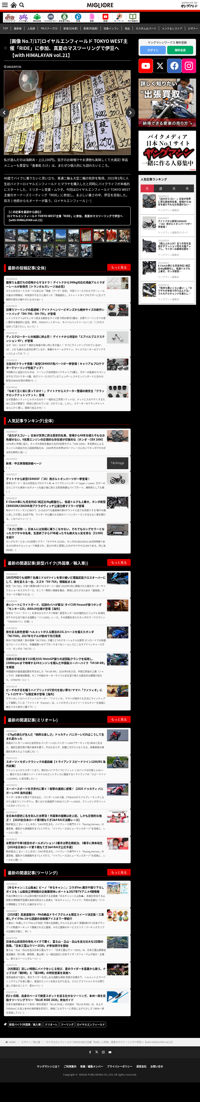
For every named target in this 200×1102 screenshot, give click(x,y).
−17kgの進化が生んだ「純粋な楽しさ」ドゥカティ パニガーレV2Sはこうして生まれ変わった (55, 736)
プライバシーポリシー (119, 1066)
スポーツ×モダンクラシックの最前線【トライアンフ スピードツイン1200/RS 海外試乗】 (55, 764)
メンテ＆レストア (172, 28)
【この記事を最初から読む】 (65, 216)
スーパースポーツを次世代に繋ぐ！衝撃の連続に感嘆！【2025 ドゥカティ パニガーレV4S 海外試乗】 (54, 791)
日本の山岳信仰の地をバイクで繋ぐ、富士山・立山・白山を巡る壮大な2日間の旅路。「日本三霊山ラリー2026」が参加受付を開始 (54, 943)
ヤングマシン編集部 (168, 210)
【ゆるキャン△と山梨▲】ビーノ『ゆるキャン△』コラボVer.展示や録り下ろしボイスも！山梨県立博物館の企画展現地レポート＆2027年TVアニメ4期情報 (55, 889)
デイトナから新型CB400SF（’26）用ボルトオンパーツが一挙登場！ (48, 479)
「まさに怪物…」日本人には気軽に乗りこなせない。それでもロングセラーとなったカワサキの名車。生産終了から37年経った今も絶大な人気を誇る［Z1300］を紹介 (55, 533)
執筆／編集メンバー (91, 1066)
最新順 (17, 28)
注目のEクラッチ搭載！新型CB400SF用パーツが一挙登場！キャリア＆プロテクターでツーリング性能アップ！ (55, 366)
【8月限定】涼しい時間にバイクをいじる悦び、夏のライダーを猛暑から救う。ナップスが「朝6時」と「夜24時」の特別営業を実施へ (56, 971)
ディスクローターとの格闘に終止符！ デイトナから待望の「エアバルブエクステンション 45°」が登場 (55, 339)
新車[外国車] (91, 28)
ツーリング (67, 1024)
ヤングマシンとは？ (48, 1066)
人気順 (31, 28)
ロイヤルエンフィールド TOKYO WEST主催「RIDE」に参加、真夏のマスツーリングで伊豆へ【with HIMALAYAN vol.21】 (110, 1042)
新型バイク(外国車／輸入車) (25, 1024)
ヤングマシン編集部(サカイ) (173, 232)
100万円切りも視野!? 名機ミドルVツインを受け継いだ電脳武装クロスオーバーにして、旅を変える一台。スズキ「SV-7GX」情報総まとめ (56, 579)
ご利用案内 (70, 1066)
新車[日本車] (70, 28)
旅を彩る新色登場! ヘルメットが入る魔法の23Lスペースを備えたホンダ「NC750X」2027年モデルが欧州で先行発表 (50, 634)
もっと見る (119, 267)
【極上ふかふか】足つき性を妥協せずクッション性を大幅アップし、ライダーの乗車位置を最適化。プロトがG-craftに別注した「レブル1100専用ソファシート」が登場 (175, 246)
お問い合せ (156, 1066)
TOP (5, 28)
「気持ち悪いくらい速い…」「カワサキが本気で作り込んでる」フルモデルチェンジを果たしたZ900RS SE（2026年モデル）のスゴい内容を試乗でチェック (175, 291)
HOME (12, 1042)
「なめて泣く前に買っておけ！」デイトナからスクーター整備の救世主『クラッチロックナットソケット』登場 (55, 393)
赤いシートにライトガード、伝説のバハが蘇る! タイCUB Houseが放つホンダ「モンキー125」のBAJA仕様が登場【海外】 (54, 607)
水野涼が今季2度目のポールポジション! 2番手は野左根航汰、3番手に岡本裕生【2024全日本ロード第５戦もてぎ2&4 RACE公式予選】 (54, 845)
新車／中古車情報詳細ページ (24, 463)
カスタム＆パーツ (146, 28)
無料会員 (180, 50)
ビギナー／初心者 (30, 1042)
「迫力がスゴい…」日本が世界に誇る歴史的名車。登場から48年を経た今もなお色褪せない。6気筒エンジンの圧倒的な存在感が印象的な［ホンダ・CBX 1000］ (55, 437)
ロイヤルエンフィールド (91, 1024)
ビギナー (193, 28)
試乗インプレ (111, 28)
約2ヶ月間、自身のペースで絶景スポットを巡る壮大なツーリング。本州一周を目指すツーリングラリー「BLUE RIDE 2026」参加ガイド (56, 998)
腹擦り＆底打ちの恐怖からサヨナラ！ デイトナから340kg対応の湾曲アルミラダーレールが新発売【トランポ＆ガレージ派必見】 (55, 284)
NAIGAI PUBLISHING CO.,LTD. (96, 1074)
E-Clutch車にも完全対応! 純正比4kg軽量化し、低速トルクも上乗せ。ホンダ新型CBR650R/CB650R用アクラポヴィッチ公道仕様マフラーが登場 (56, 504)
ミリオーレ (51, 1024)
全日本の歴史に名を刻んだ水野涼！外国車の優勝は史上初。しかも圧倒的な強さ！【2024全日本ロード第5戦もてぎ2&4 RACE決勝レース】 (54, 818)
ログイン (152, 50)
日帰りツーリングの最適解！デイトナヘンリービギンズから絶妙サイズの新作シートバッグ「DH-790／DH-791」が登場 (55, 312)
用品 (127, 28)
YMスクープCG (49, 28)
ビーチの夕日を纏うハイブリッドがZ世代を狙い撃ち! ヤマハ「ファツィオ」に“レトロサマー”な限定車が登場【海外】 (54, 692)
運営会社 (141, 1066)
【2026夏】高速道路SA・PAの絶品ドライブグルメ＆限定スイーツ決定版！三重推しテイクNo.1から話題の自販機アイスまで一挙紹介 (55, 916)
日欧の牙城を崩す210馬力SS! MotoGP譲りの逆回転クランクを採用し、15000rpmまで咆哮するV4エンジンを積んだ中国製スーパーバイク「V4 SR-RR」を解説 (55, 663)
